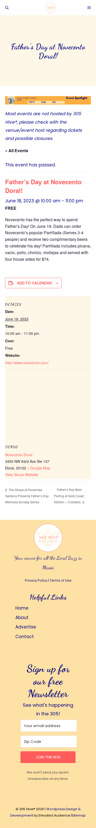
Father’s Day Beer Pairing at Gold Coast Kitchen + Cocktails (69, 495)
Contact (24, 637)
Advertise (25, 627)
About (21, 617)
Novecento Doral (18, 454)
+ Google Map (38, 467)
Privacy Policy (36, 580)
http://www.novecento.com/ (27, 362)
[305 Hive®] (51, 7)
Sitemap (79, 815)
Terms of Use (60, 580)
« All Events (16, 150)
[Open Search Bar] (7, 7)
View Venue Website (21, 474)
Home (21, 608)
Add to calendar (34, 282)
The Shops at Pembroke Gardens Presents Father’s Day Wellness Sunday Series (27, 496)
